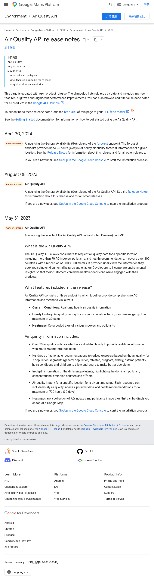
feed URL (70, 112)
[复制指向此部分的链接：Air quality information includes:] (82, 336)
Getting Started (25, 119)
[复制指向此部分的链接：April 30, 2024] (36, 134)
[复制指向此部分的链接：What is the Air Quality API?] (75, 246)
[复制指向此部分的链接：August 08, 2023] (41, 175)
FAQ (7, 480)
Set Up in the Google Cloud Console (82, 160)
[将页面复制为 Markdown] (95, 40)
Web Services (62, 498)
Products (21, 30)
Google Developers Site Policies (99, 429)
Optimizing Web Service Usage (23, 498)
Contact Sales (112, 486)
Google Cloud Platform (18, 540)
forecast (102, 143)
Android (59, 480)
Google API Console (46, 103)
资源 (110, 30)
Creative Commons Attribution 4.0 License (106, 425)
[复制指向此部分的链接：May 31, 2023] (34, 218)
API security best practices (20, 492)
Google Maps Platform (43, 30)
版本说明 (10, 47)
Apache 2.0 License (49, 429)
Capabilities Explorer (17, 486)
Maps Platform (46, 4)
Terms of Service (114, 498)
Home (8, 30)
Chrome (9, 528)
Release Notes (57, 152)
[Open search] (111, 4)
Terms (8, 562)
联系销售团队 (137, 16)
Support (109, 492)
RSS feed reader (114, 112)
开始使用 (111, 16)
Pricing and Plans (114, 480)
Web (57, 492)
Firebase (10, 534)
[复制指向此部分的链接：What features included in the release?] (95, 288)
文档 (62, 30)
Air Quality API (44, 16)
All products (12, 546)
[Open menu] (6, 4)
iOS (56, 486)
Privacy (20, 562)
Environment (15, 16)
